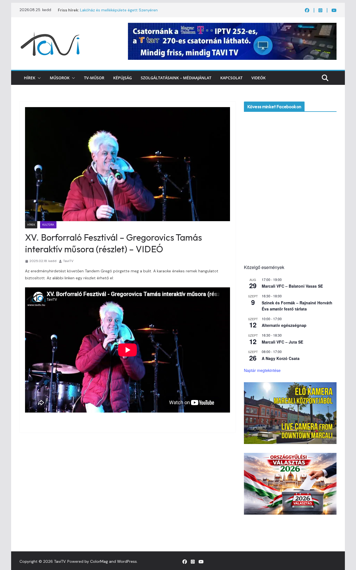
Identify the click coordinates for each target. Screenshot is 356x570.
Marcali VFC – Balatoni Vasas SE (292, 286)
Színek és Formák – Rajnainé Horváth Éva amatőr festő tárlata (297, 306)
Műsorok (60, 77)
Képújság (122, 77)
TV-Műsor (94, 77)
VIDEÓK (258, 77)
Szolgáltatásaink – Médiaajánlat (176, 77)
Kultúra (48, 224)
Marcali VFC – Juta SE (282, 342)
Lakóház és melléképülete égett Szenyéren (119, 10)
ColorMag (99, 561)
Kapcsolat (231, 77)
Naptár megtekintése (262, 370)
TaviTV (68, 261)
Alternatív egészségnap (284, 325)
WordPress (127, 561)
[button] (38, 78)
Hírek (29, 77)
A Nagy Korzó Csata (281, 358)
